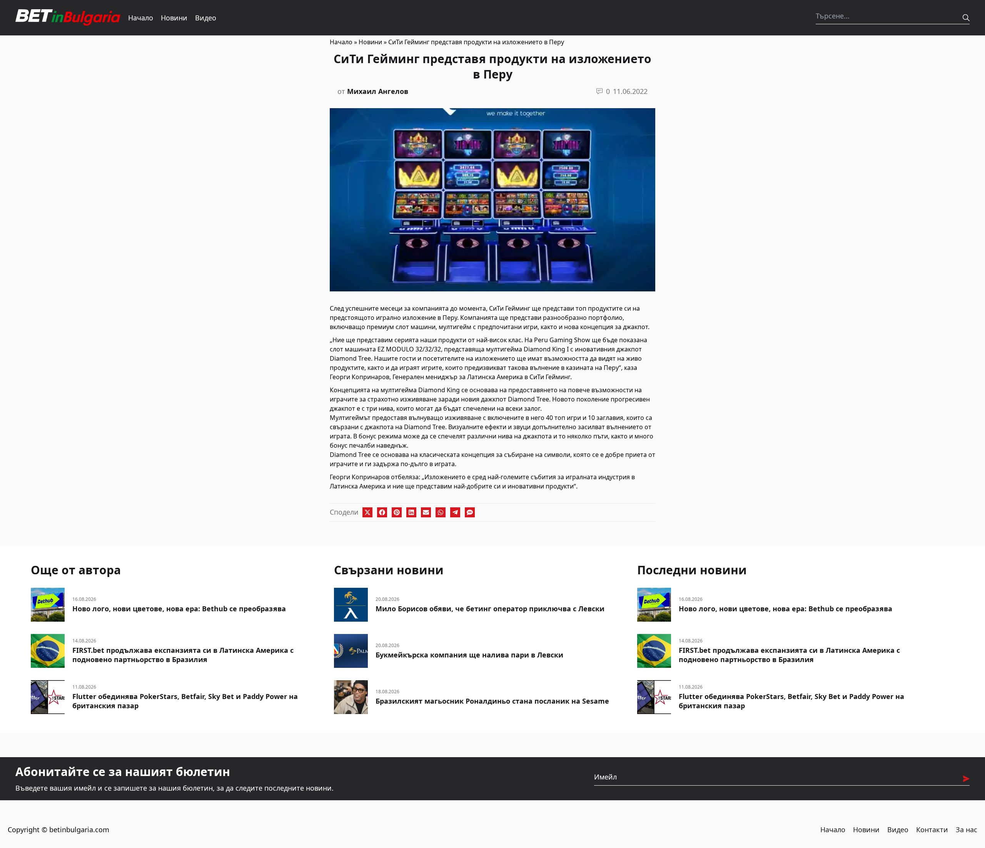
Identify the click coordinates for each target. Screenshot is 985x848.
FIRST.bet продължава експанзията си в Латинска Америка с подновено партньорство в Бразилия (183, 655)
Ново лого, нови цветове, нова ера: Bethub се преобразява (179, 608)
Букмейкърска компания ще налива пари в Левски (469, 654)
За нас (966, 829)
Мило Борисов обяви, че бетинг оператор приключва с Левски (490, 608)
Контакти (932, 829)
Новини (174, 17)
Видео (205, 17)
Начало (140, 17)
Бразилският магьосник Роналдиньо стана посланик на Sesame (492, 701)
